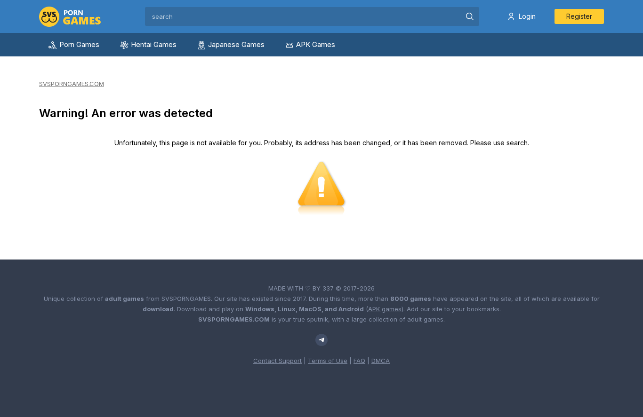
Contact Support (277, 360)
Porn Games (79, 44)
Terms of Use (327, 360)
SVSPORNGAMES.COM (71, 83)
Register (579, 16)
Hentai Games (154, 44)
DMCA (380, 360)
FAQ (359, 360)
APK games (385, 309)
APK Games (315, 44)
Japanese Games (236, 44)
